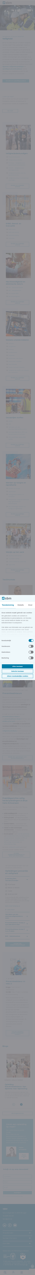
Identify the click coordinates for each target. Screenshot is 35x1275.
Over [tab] (30, 605)
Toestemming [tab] (8, 605)
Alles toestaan (17, 666)
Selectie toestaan (17, 671)
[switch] (31, 646)
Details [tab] (21, 605)
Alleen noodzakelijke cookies (17, 676)
